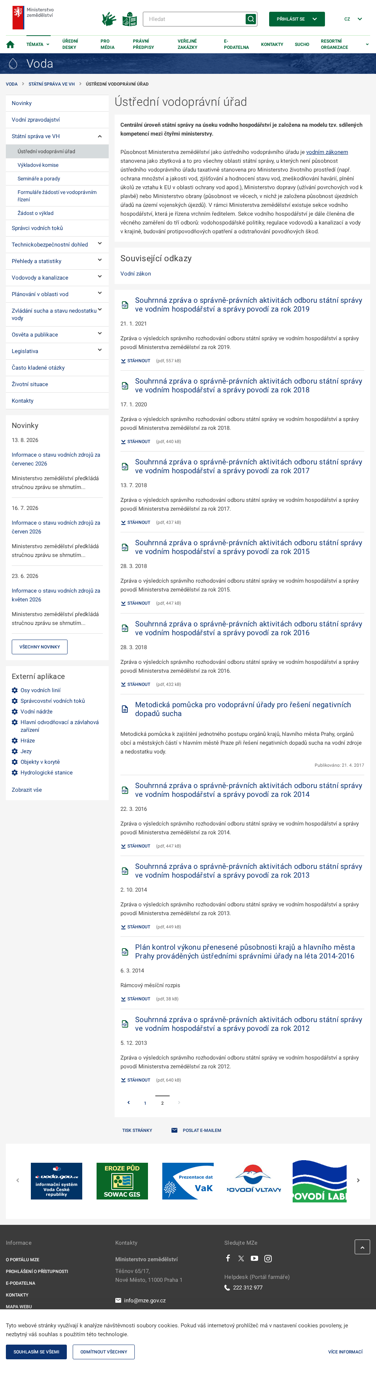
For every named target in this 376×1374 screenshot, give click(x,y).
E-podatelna (236, 44)
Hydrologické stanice (47, 772)
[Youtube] (254, 1260)
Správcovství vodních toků (53, 701)
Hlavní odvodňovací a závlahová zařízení (60, 726)
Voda (12, 84)
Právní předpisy (143, 44)
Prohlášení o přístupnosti (37, 1271)
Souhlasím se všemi (36, 1352)
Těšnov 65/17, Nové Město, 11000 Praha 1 (148, 1275)
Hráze (28, 740)
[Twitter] (241, 1260)
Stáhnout (138, 360)
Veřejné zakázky (187, 44)
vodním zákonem (327, 152)
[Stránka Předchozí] (128, 1103)
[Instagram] (268, 1260)
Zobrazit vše (27, 790)
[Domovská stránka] (10, 44)
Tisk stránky (137, 1130)
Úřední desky (70, 44)
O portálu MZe (22, 1259)
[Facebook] (228, 1260)
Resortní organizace (334, 44)
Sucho (302, 44)
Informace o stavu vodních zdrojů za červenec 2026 (56, 459)
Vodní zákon (135, 273)
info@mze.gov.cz (145, 1300)
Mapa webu (19, 1306)
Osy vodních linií (41, 690)
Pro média (108, 44)
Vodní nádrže (37, 711)
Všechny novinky (39, 647)
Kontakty (272, 44)
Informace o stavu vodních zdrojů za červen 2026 (56, 527)
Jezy (26, 751)
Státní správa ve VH (52, 84)
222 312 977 (248, 1287)
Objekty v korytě (40, 762)
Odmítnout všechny (103, 1352)
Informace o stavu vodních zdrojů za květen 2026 (56, 595)
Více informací (345, 1352)
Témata (34, 44)
